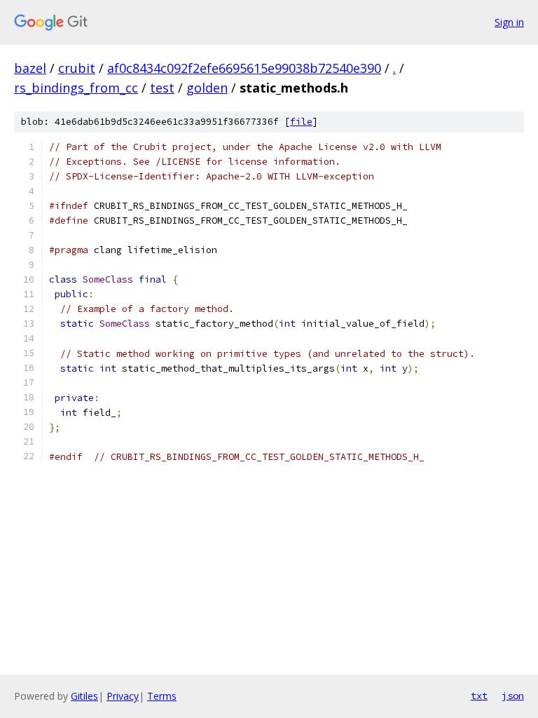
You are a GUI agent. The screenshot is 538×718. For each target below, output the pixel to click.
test (162, 87)
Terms (162, 696)
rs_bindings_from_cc (76, 87)
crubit (76, 68)
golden (207, 87)
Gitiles (84, 696)
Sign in (509, 22)
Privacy (122, 696)
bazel (30, 68)
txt (479, 695)
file (301, 122)
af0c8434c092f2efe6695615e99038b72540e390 (244, 68)
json (513, 695)
